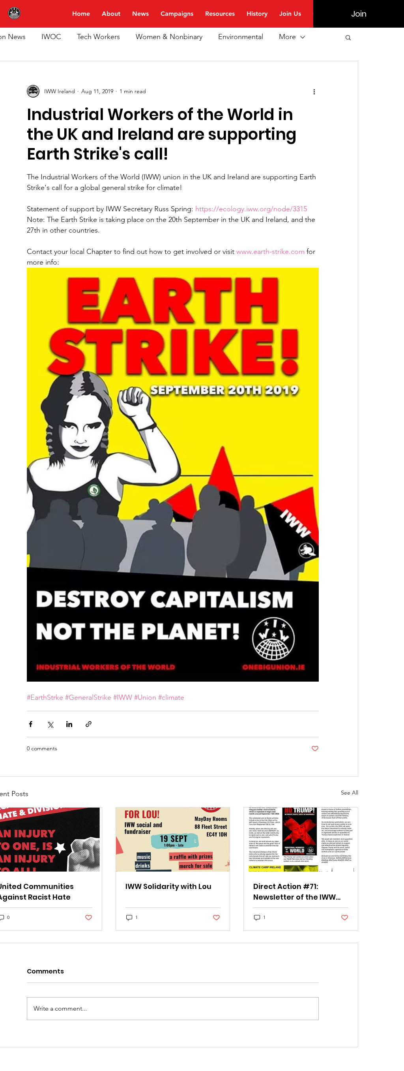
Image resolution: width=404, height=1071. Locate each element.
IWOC (51, 36)
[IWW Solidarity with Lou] (173, 840)
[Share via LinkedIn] (69, 724)
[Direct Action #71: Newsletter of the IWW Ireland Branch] (301, 840)
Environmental (240, 36)
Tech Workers (98, 36)
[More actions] (314, 91)
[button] (348, 37)
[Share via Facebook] (30, 724)
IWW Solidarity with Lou (168, 886)
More (287, 36)
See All (349, 792)
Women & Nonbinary (169, 36)
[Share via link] (88, 724)
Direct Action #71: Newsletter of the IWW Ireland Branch (294, 891)
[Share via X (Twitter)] (50, 724)
